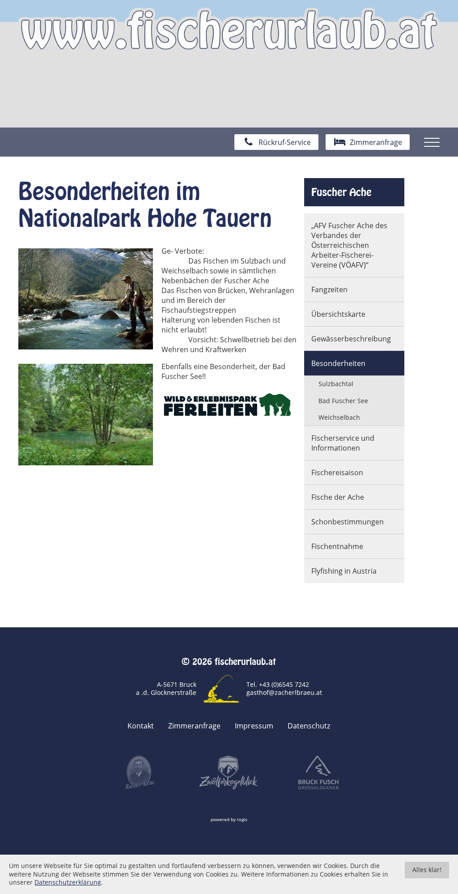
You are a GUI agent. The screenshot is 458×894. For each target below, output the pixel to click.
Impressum (254, 726)
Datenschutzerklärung (67, 882)
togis (242, 819)
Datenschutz (309, 726)
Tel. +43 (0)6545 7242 (277, 684)
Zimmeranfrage (194, 726)
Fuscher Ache (341, 192)
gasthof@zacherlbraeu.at (284, 692)
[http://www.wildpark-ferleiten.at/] (228, 405)
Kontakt (140, 726)
